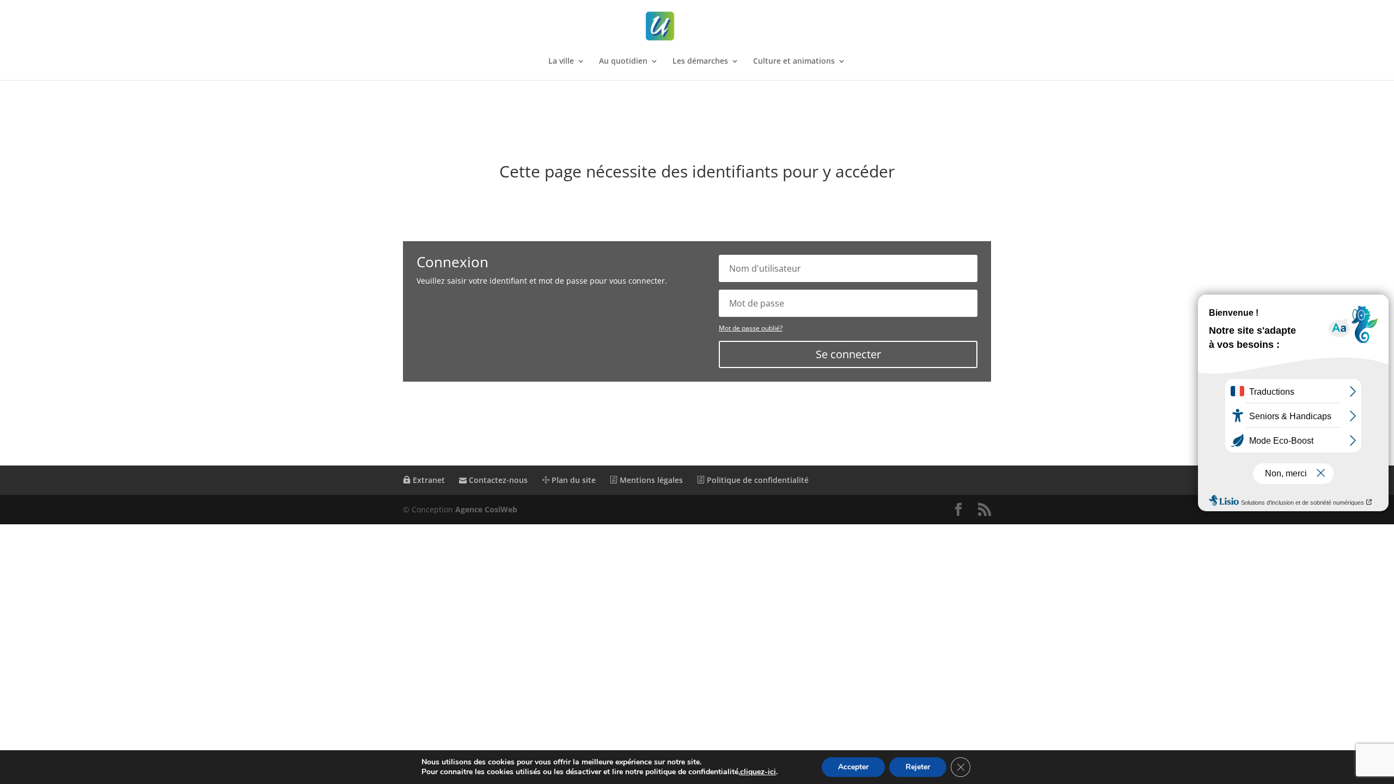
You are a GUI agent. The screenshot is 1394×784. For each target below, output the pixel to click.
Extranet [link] (428, 480)
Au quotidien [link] (623, 61)
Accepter (853, 767)
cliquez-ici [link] (758, 772)
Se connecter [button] (848, 354)
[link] (698, 26)
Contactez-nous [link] (497, 480)
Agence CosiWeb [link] (486, 509)
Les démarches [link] (700, 61)
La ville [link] (561, 61)
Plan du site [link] (572, 480)
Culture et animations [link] (794, 61)
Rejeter (918, 767)
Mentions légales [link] (650, 480)
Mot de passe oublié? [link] (750, 328)
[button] (958, 510)
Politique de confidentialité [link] (757, 480)
